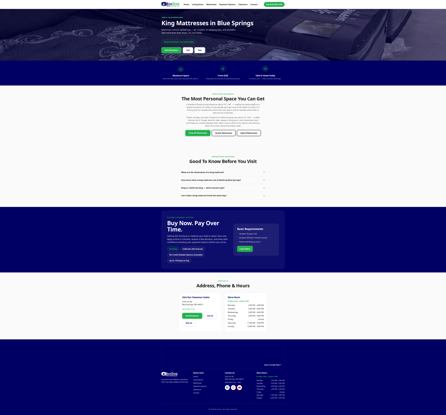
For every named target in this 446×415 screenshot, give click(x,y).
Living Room (197, 4)
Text (200, 50)
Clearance (243, 4)
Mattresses (211, 4)
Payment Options (227, 4)
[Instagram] (233, 387)
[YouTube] (239, 387)
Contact (254, 4)
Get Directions (171, 50)
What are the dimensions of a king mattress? (202, 172)
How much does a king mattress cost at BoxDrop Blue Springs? (211, 180)
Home (186, 4)
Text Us (189, 323)
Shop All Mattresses (198, 133)
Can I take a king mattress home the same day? (204, 195)
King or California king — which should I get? (203, 187)
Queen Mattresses (223, 133)
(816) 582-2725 (188, 309)
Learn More (245, 249)
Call (188, 50)
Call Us (210, 316)
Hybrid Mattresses (248, 133)
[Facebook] (227, 387)
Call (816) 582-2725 (274, 4)
